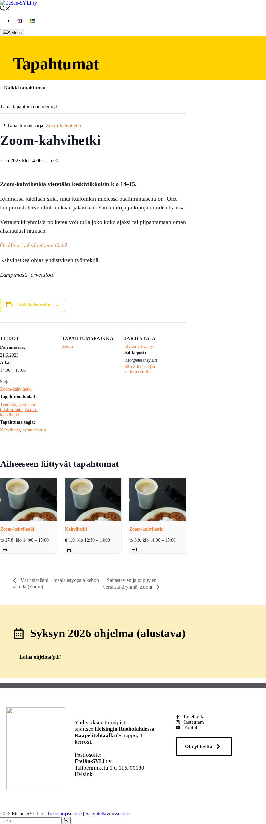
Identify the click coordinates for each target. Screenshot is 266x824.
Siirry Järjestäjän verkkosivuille (139, 369)
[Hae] (66, 820)
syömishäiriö (34, 430)
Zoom (67, 346)
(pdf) (40, 657)
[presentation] (28, 499)
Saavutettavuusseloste (107, 813)
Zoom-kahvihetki (16, 389)
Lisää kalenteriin (33, 304)
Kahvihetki (10, 430)
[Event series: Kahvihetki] (69, 550)
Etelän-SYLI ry (138, 346)
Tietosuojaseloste (64, 813)
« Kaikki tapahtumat (23, 87)
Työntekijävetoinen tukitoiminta (17, 407)
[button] (5, 9)
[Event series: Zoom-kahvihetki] (5, 550)
